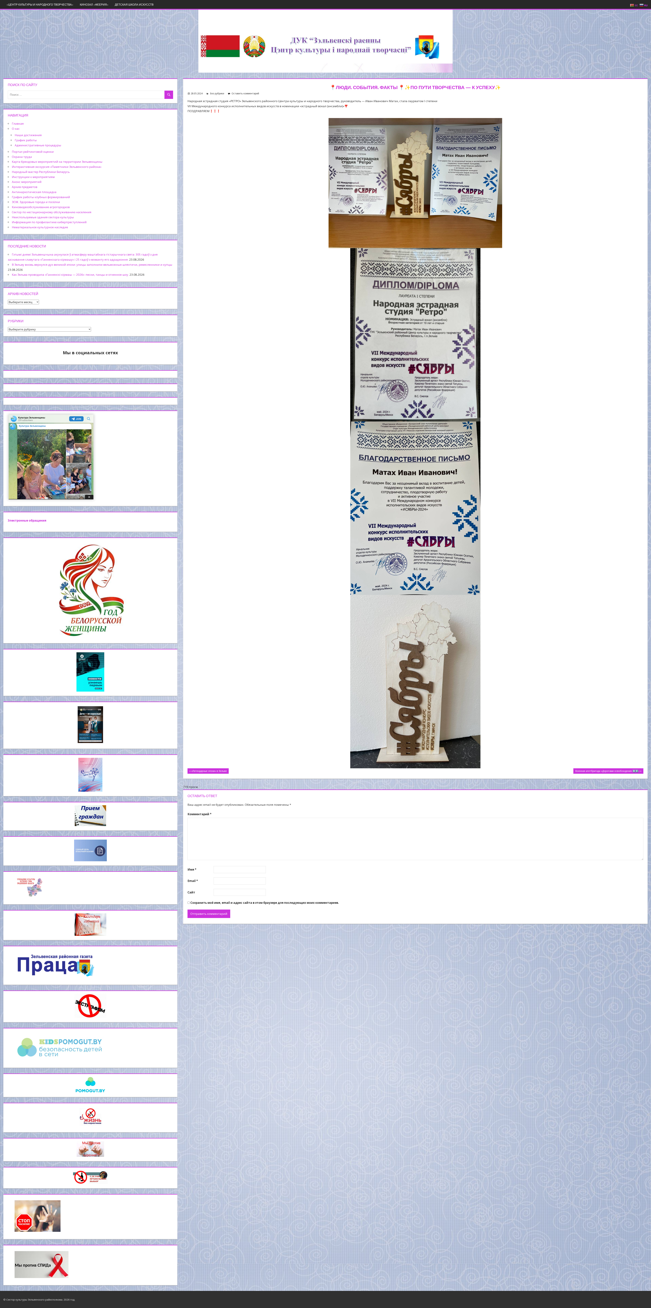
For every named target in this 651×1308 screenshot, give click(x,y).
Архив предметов (24, 187)
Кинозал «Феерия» (94, 5)
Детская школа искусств (134, 5)
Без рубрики (217, 93)
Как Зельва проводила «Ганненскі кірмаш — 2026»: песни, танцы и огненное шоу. (70, 275)
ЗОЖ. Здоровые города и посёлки (36, 202)
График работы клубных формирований (41, 197)
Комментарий (199, 814)
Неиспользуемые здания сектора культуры (43, 217)
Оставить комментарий (245, 93)
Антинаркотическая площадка (34, 192)
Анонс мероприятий (27, 182)
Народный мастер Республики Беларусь (41, 172)
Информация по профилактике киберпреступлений (49, 222)
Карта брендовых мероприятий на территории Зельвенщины (57, 162)
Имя (192, 869)
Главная (18, 123)
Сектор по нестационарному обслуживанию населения (51, 212)
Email (193, 881)
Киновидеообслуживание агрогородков (41, 207)
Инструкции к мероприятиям (33, 177)
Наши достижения (28, 135)
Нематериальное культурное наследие (40, 227)
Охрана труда (22, 157)
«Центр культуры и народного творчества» (40, 5)
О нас (16, 129)
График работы (26, 140)
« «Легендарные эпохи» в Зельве (208, 771)
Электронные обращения (27, 520)
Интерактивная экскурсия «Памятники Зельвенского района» (56, 167)
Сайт (191, 892)
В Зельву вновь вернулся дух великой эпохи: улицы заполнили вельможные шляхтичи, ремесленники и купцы (92, 265)
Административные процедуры (38, 145)
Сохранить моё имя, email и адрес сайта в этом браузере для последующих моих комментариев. (264, 903)
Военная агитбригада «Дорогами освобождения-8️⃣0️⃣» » (608, 771)
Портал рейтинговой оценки (33, 152)
